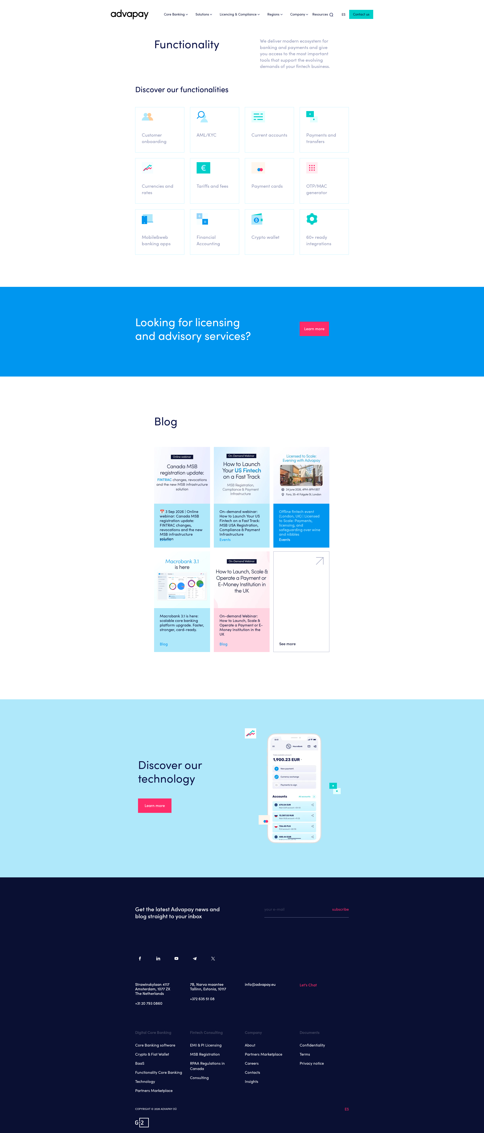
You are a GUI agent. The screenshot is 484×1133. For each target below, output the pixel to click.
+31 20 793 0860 (148, 1003)
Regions (273, 14)
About (250, 1045)
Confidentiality (312, 1045)
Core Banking (174, 14)
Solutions (202, 14)
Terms (305, 1054)
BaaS (139, 1063)
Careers (252, 1063)
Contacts (252, 1072)
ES (343, 14)
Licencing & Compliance (238, 14)
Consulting (199, 1077)
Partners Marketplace (154, 1090)
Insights (251, 1081)
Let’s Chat (308, 985)
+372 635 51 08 (202, 998)
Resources (320, 14)
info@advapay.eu (260, 984)
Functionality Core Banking (158, 1072)
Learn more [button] (314, 328)
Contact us (361, 14)
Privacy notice (312, 1063)
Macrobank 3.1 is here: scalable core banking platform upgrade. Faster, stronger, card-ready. (182, 623)
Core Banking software (155, 1045)
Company (297, 14)
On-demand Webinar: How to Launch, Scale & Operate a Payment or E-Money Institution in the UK (241, 625)
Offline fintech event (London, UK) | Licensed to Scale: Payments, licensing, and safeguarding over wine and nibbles (299, 523)
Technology (145, 1081)
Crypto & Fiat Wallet (152, 1054)
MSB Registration (205, 1054)
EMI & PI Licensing (206, 1045)
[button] (159, 129)
